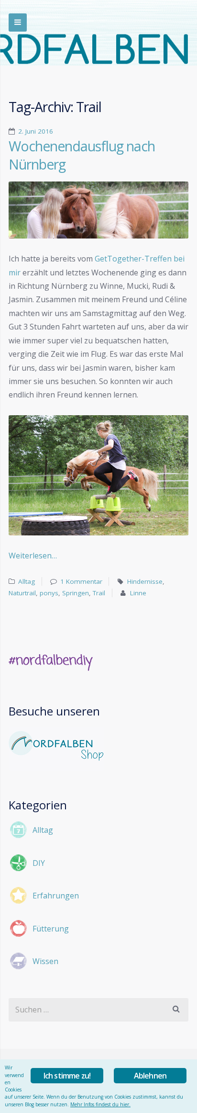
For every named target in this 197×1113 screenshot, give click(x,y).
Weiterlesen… (33, 555)
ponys (49, 593)
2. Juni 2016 (35, 131)
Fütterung (51, 928)
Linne (138, 593)
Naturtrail (22, 593)
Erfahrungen (56, 895)
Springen (75, 593)
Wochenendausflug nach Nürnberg (82, 155)
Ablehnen (150, 1075)
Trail (99, 593)
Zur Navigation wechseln (18, 22)
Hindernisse (145, 581)
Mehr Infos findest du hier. (100, 1104)
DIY (39, 863)
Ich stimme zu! (67, 1075)
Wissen (45, 961)
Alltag (26, 581)
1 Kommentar (81, 581)
